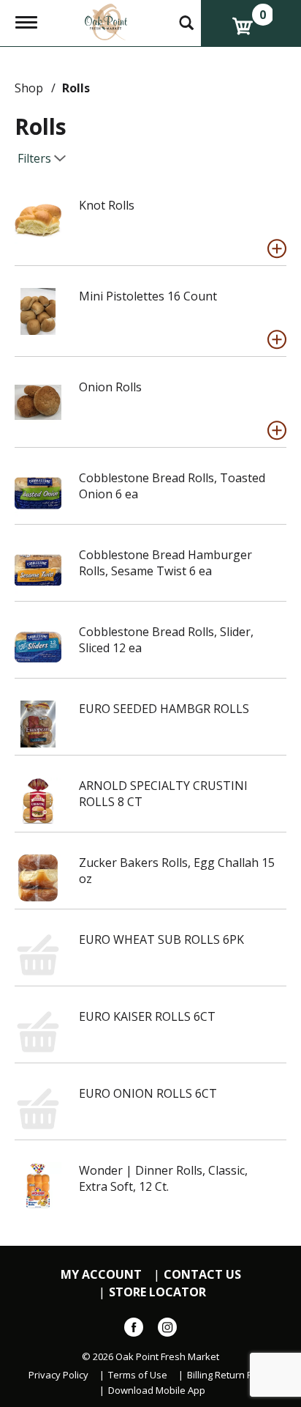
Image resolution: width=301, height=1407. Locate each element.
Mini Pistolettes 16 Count (148, 296)
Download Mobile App (156, 1390)
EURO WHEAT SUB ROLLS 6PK (161, 939)
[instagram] (167, 1330)
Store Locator (157, 1292)
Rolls (76, 88)
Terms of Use (137, 1375)
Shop (29, 88)
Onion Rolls (110, 387)
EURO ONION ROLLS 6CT (148, 1093)
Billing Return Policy (230, 1375)
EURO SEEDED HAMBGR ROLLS (164, 709)
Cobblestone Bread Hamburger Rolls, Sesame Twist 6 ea (165, 563)
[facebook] (133, 1330)
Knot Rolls (106, 205)
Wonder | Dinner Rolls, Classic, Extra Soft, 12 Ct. (163, 1178)
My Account (101, 1275)
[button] (276, 248)
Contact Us (202, 1275)
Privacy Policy (58, 1375)
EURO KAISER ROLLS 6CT (147, 1016)
